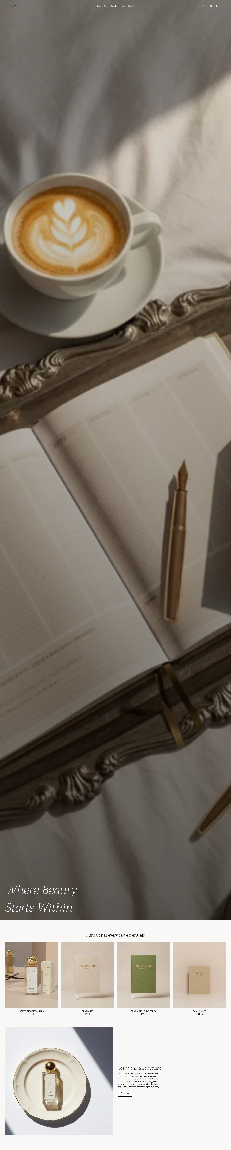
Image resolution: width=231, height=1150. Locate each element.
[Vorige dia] (9, 974)
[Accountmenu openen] (217, 6)
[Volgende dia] (54, 974)
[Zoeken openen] (211, 6)
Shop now (125, 1093)
